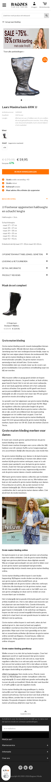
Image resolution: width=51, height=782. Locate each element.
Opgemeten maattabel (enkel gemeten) (22, 254)
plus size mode (38, 450)
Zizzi (44, 422)
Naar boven (25, 714)
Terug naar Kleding (13, 22)
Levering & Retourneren (14, 261)
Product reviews (11, 275)
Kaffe (25, 448)
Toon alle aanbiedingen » (13, 51)
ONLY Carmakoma (10, 674)
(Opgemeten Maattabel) (15, 143)
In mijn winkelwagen (25, 172)
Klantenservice (8, 745)
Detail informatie (11, 268)
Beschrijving (9, 199)
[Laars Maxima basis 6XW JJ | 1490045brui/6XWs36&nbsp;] (21, 100)
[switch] (6, 776)
